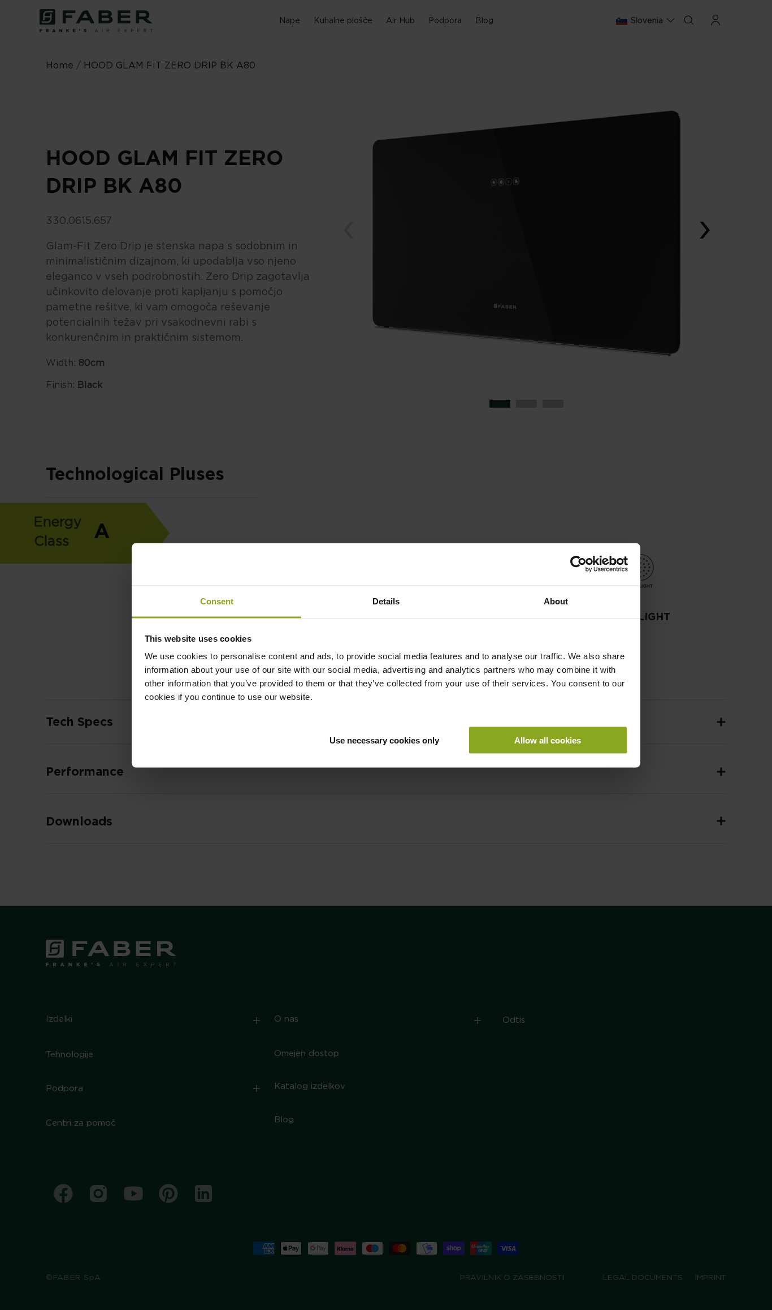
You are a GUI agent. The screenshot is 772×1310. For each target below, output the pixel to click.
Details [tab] (386, 601)
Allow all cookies (547, 740)
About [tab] (556, 601)
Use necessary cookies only (384, 740)
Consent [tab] (216, 601)
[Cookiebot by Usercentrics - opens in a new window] (578, 564)
